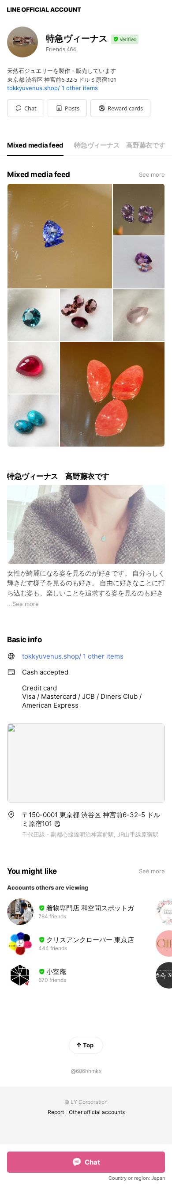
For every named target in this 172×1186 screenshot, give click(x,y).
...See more (23, 603)
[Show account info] (124, 39)
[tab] (35, 145)
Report (56, 1112)
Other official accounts (97, 1112)
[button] (67, 108)
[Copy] (57, 823)
